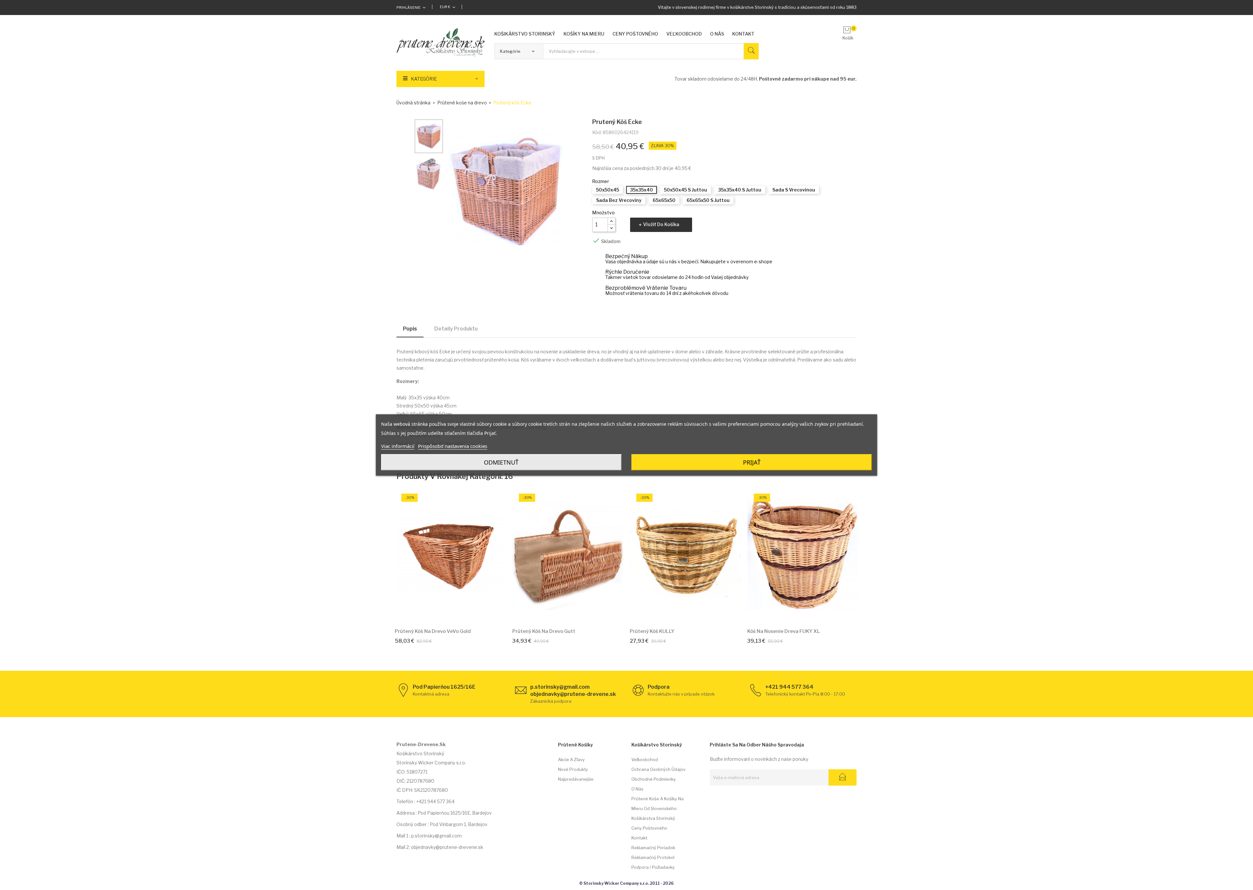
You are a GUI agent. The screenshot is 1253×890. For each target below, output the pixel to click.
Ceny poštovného (649, 828)
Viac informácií (397, 446)
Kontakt (639, 837)
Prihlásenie (408, 7)
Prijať (752, 462)
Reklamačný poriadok (653, 847)
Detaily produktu (456, 329)
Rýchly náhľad (458, 613)
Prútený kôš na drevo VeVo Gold (433, 631)
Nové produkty (573, 769)
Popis (410, 329)
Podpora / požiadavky (653, 867)
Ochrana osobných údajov (658, 769)
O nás (637, 788)
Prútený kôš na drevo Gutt (543, 631)
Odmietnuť (501, 462)
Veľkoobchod (644, 759)
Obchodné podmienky (653, 779)
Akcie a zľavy (571, 759)
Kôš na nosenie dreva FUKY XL (783, 631)
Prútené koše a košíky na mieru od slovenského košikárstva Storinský (657, 808)
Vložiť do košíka (661, 224)
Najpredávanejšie (576, 779)
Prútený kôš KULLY (652, 631)
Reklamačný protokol (652, 857)
